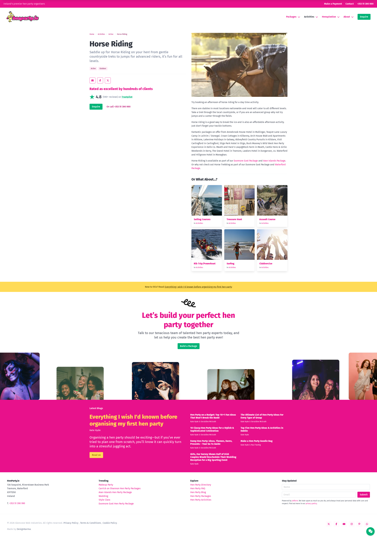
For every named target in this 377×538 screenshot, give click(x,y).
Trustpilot (127, 96)
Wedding (103, 496)
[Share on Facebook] (100, 80)
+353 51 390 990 (365, 3)
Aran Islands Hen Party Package (115, 492)
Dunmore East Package (246, 160)
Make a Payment (333, 3)
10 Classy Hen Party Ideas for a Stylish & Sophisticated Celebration (212, 429)
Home (92, 34)
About (347, 16)
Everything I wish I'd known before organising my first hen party (198, 286)
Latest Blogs (96, 408)
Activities (309, 16)
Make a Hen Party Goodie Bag (256, 441)
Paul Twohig (256, 445)
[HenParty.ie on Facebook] (336, 524)
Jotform (295, 501)
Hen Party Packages (200, 496)
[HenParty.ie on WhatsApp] (367, 524)
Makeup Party (106, 484)
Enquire (364, 16)
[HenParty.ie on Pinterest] (359, 524)
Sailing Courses (202, 219)
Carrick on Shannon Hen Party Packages (119, 488)
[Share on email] (92, 80)
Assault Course (267, 219)
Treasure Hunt (234, 219)
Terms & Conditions (90, 522)
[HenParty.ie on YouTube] (344, 524)
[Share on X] (108, 80)
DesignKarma (24, 529)
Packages (291, 16)
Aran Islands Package (274, 160)
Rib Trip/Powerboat (204, 263)
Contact (349, 3)
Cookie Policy (110, 522)
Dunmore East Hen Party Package (116, 503)
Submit (364, 494)
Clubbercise (265, 263)
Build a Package (188, 346)
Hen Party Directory (200, 484)
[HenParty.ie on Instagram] (352, 524)
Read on (96, 455)
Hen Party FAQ (197, 488)
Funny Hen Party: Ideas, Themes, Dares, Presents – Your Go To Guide (211, 442)
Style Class (104, 499)
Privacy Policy (70, 522)
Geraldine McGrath (208, 422)
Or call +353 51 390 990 (118, 106)
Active (111, 34)
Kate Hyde (95, 430)
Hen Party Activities (200, 499)
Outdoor (103, 68)
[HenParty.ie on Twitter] (329, 524)
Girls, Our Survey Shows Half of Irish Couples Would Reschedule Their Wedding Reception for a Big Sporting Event (213, 457)
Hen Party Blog (198, 492)
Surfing (230, 263)
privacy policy (311, 503)
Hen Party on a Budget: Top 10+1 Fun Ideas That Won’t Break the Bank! (213, 416)
